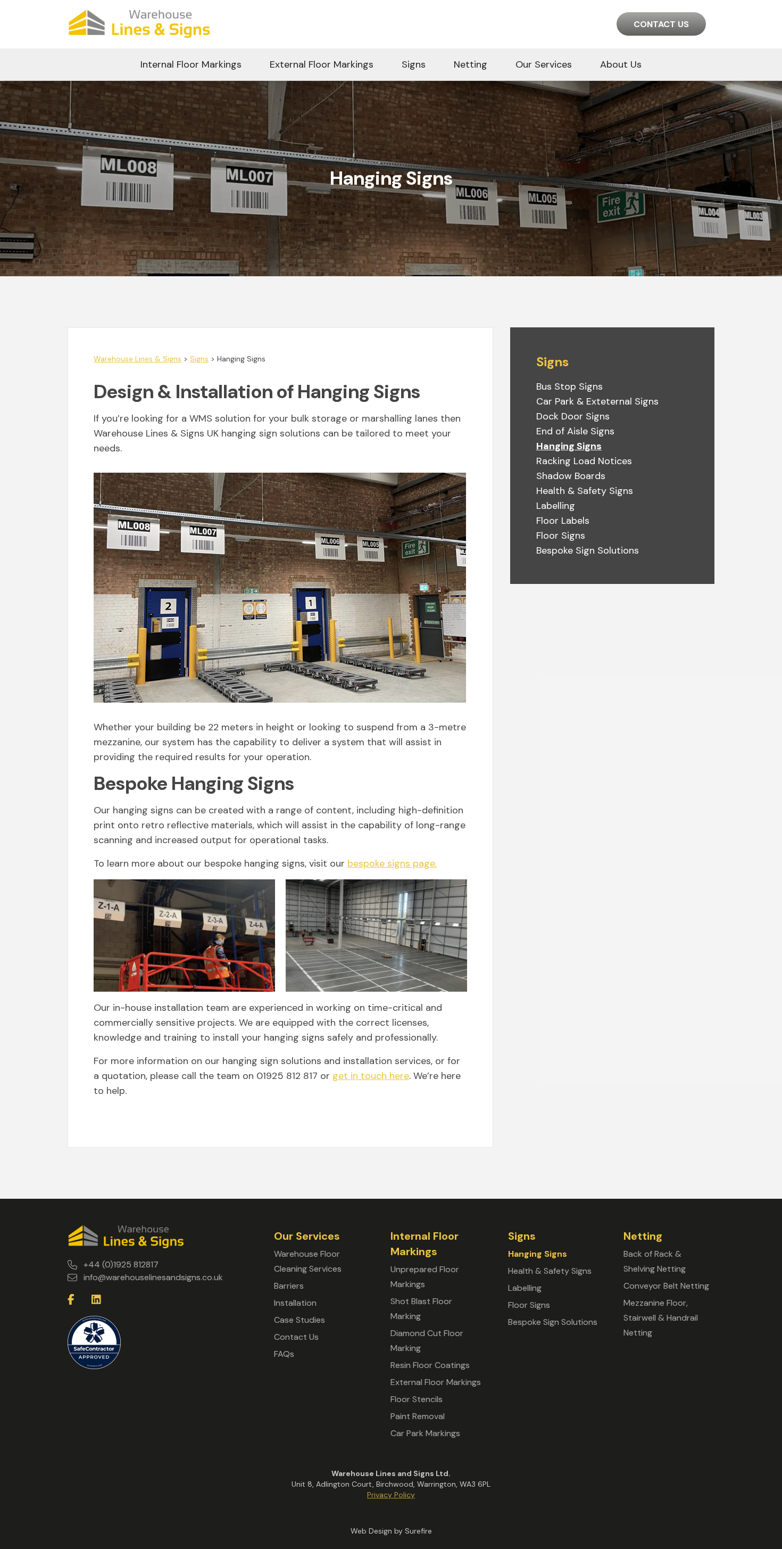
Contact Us (661, 24)
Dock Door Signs (573, 416)
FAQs (284, 1354)
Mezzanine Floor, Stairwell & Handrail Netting (660, 1317)
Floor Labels (562, 520)
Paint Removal (417, 1416)
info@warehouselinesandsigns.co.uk (153, 1277)
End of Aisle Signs (575, 431)
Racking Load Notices (584, 461)
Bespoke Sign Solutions (587, 550)
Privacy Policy (391, 1494)
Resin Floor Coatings (430, 1365)
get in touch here (370, 1075)
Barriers (289, 1285)
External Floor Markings (321, 64)
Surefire (418, 1531)
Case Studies (299, 1319)
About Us (621, 64)
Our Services (543, 64)
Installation (295, 1302)
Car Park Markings (425, 1433)
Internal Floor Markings (191, 64)
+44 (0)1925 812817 (121, 1264)
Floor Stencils (416, 1399)
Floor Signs (560, 535)
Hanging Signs (569, 446)
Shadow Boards (570, 475)
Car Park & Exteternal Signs (597, 401)
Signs (414, 64)
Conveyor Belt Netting (666, 1285)
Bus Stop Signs (569, 386)
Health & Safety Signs (584, 490)
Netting (470, 64)
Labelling (555, 505)
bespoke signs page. (392, 863)
